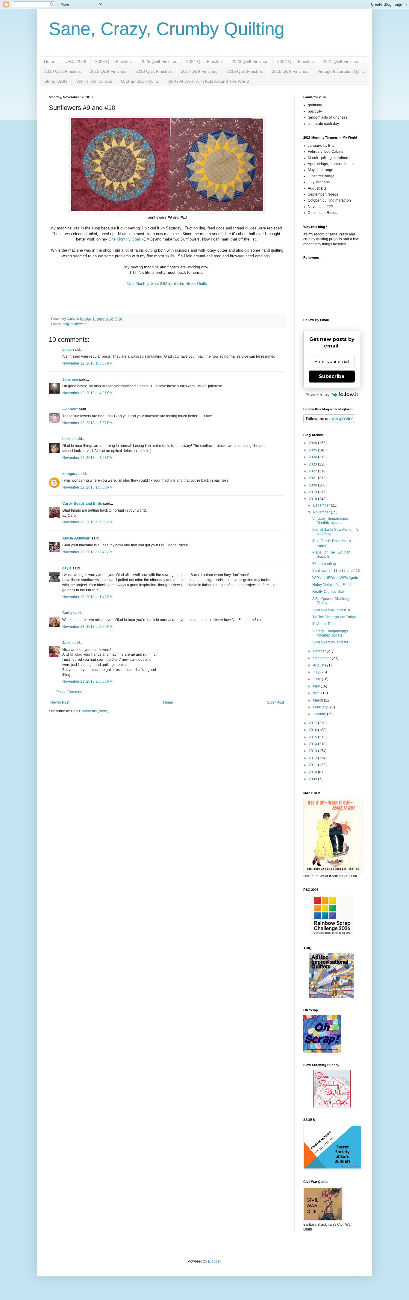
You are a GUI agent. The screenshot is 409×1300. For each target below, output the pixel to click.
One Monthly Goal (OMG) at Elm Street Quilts (167, 283)
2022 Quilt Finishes (295, 61)
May (317, 686)
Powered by (317, 394)
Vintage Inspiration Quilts (341, 71)
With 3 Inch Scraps (94, 81)
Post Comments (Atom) (89, 711)
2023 (313, 464)
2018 (313, 499)
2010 (313, 772)
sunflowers (79, 324)
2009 (313, 779)
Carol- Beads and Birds (82, 503)
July (316, 672)
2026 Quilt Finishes (113, 61)
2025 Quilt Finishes (159, 61)
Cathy (67, 613)
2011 (313, 765)
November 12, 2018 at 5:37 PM (87, 423)
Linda (67, 349)
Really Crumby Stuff (328, 591)
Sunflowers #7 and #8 (330, 642)
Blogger (214, 1261)
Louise (68, 439)
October (320, 651)
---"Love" (70, 409)
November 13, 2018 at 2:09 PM (87, 627)
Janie (67, 643)
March (318, 700)
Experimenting (324, 564)
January (320, 714)
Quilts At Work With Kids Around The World (208, 81)
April (317, 693)
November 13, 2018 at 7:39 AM (87, 522)
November (322, 512)
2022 (313, 471)
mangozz (70, 474)
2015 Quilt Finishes (290, 71)
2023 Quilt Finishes (250, 61)
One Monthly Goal (124, 239)
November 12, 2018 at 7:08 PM (87, 458)
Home (49, 61)
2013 (313, 751)
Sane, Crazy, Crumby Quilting (166, 29)
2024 (313, 457)
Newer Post (59, 702)
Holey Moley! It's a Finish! (332, 585)
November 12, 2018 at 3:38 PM (87, 363)
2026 (313, 443)
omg (66, 324)
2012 (313, 758)
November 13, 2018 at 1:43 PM (87, 597)
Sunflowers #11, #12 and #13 (336, 571)
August (319, 665)
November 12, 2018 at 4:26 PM (87, 393)
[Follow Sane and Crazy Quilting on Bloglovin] (329, 422)
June (317, 679)
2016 (313, 730)
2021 (313, 478)
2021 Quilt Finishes (341, 61)
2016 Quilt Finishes (244, 71)
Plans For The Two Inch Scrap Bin (331, 554)
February (320, 707)
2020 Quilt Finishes (62, 71)
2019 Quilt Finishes (108, 71)
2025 (313, 450)
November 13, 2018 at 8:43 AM (87, 552)
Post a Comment (69, 692)
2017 (313, 723)
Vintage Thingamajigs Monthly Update (330, 520)
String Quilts (55, 81)
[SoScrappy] (331, 934)
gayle (67, 568)
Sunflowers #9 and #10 (331, 610)
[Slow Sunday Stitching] (332, 1106)
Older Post (275, 702)
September (322, 658)
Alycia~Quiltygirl (76, 538)
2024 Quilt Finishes (204, 61)
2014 (313, 744)
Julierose (70, 379)
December (322, 505)
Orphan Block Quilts (140, 81)
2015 (313, 737)
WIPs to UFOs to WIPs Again (335, 578)
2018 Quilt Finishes (153, 71)
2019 (313, 492)
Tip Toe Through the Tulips (334, 617)
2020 (313, 485)
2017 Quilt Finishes (199, 71)
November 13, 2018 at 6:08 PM (87, 681)
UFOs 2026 (75, 61)
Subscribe (332, 376)
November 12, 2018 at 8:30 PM (87, 487)
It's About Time (324, 624)
